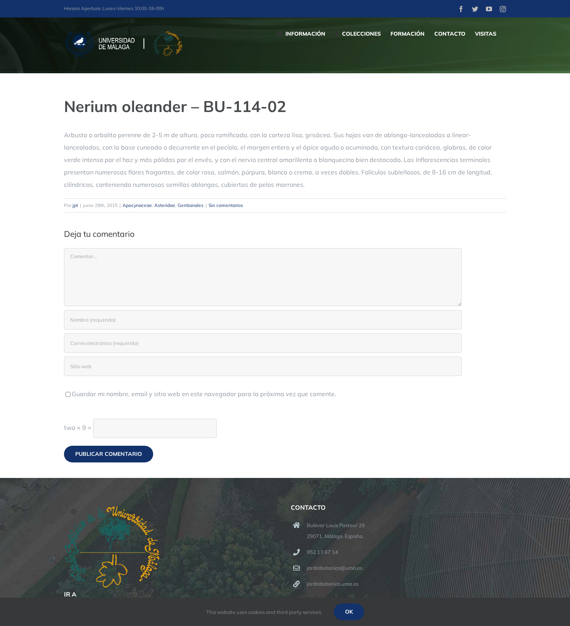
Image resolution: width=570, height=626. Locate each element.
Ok (349, 611)
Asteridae (164, 205)
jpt (75, 205)
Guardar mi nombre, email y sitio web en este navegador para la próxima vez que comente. (204, 394)
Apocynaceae (137, 205)
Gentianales (191, 205)
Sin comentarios (226, 205)
